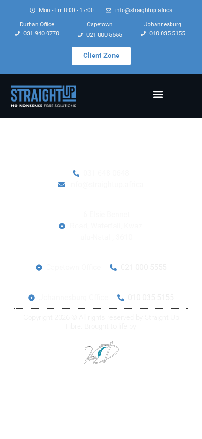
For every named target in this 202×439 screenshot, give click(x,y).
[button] (157, 94)
